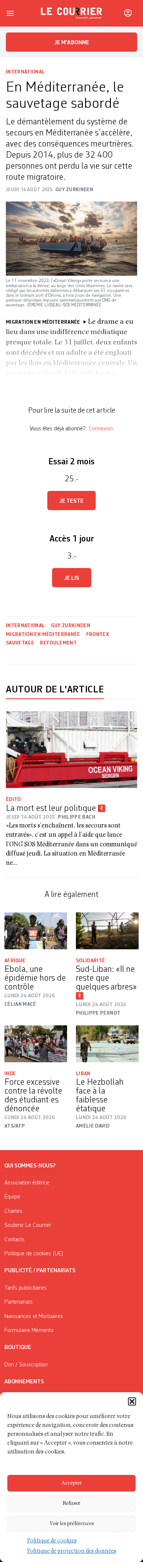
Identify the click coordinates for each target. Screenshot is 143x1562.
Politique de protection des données (71, 1552)
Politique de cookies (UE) (33, 1254)
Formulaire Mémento (29, 1331)
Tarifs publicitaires (25, 1288)
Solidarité (90, 960)
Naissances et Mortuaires (33, 1317)
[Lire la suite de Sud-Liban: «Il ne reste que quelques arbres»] (107, 930)
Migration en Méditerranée (43, 634)
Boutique (17, 1348)
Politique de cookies (52, 1541)
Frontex (97, 634)
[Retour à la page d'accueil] (71, 13)
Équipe (12, 1197)
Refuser (71, 1503)
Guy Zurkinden (71, 625)
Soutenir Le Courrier (27, 1225)
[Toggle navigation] (10, 13)
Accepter (71, 1483)
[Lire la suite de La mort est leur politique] (71, 749)
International (25, 72)
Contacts (14, 1240)
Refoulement (58, 643)
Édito (13, 799)
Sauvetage (20, 643)
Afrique (14, 960)
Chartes (13, 1211)
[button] (132, 1401)
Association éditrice (26, 1183)
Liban (83, 1073)
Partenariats (18, 1302)
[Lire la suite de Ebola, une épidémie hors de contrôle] (35, 930)
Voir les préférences (72, 1524)
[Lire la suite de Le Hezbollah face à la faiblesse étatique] (107, 1043)
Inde (10, 1073)
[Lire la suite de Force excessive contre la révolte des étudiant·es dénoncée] (35, 1043)
